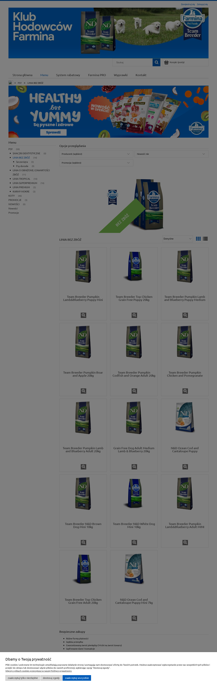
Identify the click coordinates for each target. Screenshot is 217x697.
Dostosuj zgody (51, 677)
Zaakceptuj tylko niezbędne (23, 677)
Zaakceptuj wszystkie (77, 677)
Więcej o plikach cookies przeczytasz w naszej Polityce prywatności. (38, 670)
